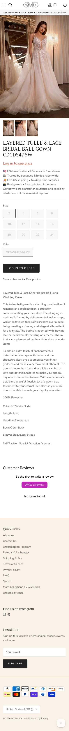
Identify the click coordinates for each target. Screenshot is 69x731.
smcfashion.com (19, 718)
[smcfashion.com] (31, 5)
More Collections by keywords (21, 587)
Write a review (34, 485)
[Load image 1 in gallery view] (34, 66)
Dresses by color (13, 593)
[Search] (12, 5)
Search (7, 581)
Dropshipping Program (17, 547)
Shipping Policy (12, 558)
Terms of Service (13, 564)
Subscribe (15, 663)
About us (8, 535)
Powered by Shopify (38, 718)
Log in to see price (17, 163)
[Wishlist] (55, 5)
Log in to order (21, 268)
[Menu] (4, 5)
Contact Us (9, 541)
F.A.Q (6, 575)
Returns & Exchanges (16, 552)
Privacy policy (11, 570)
